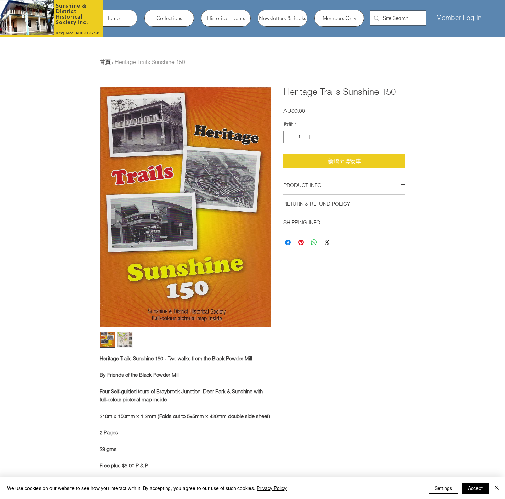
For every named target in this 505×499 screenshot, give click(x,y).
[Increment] (309, 137)
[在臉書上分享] (288, 242)
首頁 (105, 61)
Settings (443, 488)
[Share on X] (327, 242)
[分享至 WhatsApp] (314, 242)
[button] (169, 18)
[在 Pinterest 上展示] (301, 242)
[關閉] (497, 488)
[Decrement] (288, 137)
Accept (475, 488)
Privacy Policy (272, 488)
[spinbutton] (299, 137)
